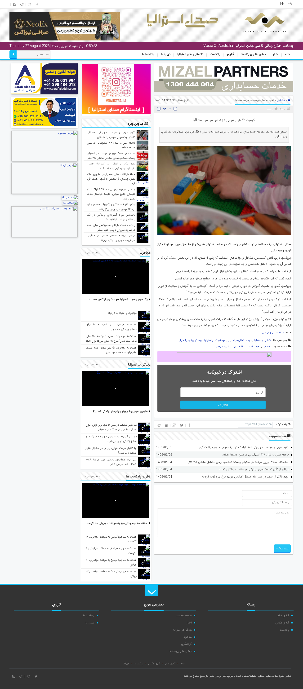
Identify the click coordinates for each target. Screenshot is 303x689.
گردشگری (186, 644)
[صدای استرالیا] (258, 36)
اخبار (275, 54)
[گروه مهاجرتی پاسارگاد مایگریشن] (44, 236)
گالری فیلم (283, 615)
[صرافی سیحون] (44, 161)
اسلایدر (249, 347)
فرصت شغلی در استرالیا (239, 340)
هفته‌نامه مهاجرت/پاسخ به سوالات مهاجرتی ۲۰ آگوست (116, 523)
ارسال (282, 108)
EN (282, 4)
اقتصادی (238, 347)
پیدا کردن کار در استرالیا (190, 340)
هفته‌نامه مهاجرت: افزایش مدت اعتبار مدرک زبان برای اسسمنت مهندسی (111, 350)
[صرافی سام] (70, 203)
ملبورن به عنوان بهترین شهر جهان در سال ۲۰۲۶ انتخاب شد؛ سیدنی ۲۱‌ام (111, 462)
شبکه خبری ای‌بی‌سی (273, 333)
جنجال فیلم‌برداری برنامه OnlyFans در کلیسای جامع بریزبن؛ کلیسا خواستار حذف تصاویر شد (111, 194)
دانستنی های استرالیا (190, 54)
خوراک (126, 664)
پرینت (271, 108)
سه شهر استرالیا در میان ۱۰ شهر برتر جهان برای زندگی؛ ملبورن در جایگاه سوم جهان (111, 427)
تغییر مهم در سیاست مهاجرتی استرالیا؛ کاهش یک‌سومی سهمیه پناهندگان (244, 447)
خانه (287, 54)
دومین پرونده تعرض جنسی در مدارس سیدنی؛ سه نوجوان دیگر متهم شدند (111, 238)
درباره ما (165, 54)
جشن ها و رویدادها (180, 651)
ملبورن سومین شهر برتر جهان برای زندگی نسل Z (120, 411)
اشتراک (223, 405)
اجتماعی (281, 100)
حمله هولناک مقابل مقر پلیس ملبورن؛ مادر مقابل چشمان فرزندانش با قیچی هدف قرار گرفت (111, 179)
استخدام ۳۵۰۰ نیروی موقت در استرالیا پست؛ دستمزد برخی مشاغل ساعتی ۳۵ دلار (238, 462)
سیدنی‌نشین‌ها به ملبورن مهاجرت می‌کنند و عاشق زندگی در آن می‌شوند (111, 439)
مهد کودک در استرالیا (214, 340)
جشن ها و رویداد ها (253, 54)
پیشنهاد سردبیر (224, 347)
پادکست (215, 54)
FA (290, 4)
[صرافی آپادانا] (44, 193)
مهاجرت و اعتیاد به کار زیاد (122, 313)
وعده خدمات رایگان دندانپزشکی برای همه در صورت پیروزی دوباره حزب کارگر (111, 227)
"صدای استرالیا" (257, 676)
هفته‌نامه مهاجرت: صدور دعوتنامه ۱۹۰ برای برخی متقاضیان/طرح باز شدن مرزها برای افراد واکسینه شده (111, 341)
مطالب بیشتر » (92, 253)
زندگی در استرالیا (262, 340)
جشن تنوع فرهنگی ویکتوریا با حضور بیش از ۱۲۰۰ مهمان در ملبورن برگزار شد (111, 207)
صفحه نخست (184, 615)
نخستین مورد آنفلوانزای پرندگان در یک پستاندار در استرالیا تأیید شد (111, 217)
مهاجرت (187, 637)
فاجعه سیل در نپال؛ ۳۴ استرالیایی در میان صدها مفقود (255, 454)
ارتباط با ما (148, 54)
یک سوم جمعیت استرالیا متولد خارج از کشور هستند (118, 299)
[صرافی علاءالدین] (44, 95)
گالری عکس (282, 622)
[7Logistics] (70, 197)
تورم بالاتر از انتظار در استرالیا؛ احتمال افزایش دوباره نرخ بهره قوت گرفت (245, 476)
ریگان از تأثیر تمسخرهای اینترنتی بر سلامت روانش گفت (254, 469)
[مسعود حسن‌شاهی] (44, 128)
